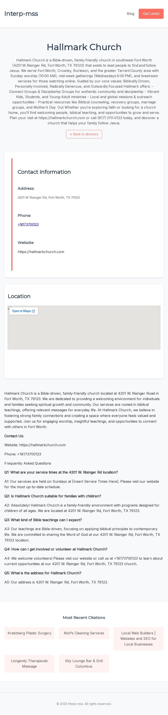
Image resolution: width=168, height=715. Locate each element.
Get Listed (151, 13)
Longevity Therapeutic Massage (29, 664)
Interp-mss (21, 13)
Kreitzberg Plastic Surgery (29, 633)
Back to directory (84, 134)
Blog (130, 13)
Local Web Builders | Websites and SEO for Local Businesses (138, 638)
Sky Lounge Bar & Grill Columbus (84, 664)
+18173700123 (28, 224)
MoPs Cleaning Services (84, 633)
